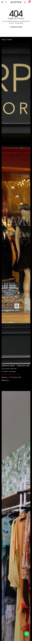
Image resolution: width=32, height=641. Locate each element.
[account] (25, 2)
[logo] (16, 2)
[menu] (2, 2)
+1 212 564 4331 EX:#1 (14, 377)
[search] (6, 2)
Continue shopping (16, 27)
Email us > (6, 380)
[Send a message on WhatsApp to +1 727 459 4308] (26, 633)
